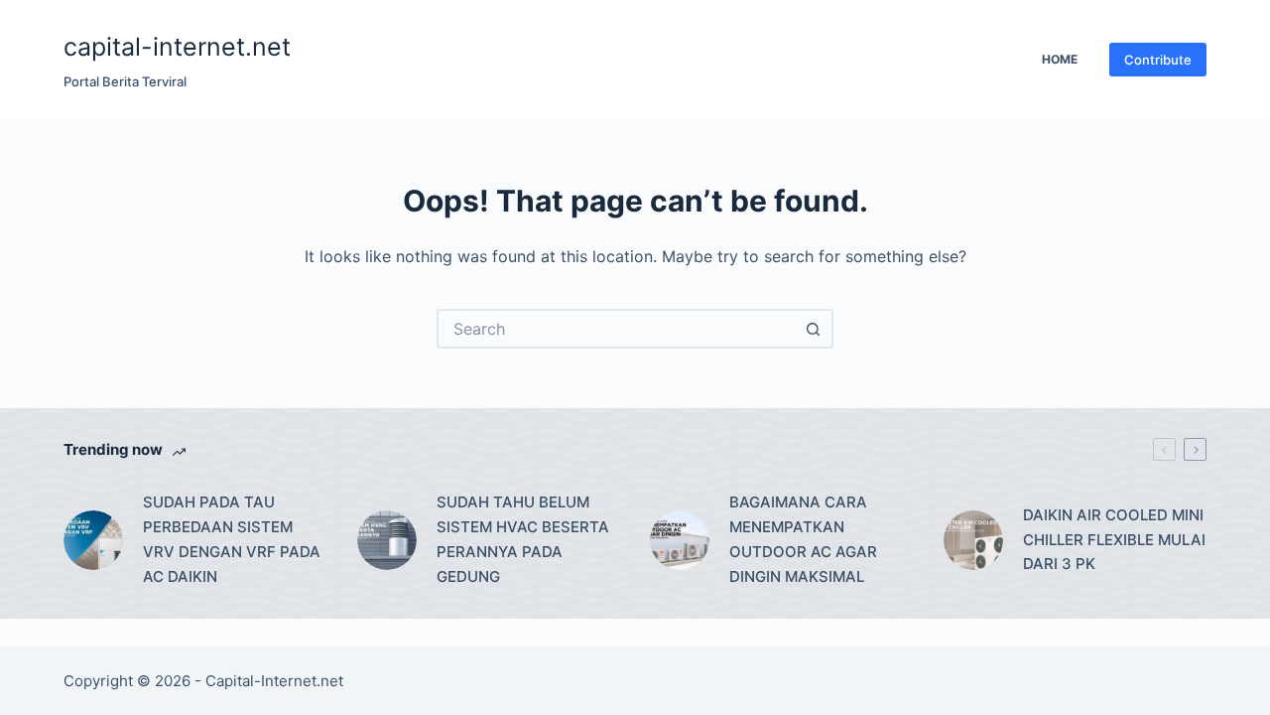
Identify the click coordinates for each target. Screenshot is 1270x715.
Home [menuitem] (1060, 59)
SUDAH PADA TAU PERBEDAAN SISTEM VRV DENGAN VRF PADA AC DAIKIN (231, 539)
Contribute (1158, 60)
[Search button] (813, 329)
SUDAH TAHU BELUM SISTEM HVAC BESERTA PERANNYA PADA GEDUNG (523, 539)
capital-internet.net (177, 47)
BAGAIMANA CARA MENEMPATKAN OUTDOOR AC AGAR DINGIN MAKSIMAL (803, 539)
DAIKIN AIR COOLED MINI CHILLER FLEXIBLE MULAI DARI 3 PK (1114, 539)
